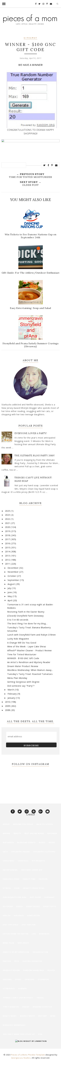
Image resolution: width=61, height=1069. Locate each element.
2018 (8, 535)
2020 (8, 527)
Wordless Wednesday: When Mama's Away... (30, 670)
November (13, 571)
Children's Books (20, 851)
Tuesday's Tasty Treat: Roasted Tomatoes (30, 674)
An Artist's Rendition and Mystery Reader (28, 662)
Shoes (18, 979)
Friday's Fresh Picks (33, 888)
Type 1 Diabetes (11, 1007)
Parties (7, 961)
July (10, 588)
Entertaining (10, 870)
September (14, 580)
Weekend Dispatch (42, 1007)
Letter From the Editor (15, 934)
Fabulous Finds (11, 879)
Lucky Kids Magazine (18, 638)
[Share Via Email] (56, 165)
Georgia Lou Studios (21, 1057)
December (13, 567)
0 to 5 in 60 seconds (17, 619)
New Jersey (23, 943)
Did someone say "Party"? (21, 685)
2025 (8, 510)
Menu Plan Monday (17, 678)
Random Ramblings (33, 970)
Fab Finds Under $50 (31, 870)
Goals (19, 906)
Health (7, 915)
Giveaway (30, 38)
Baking (6, 833)
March (11, 689)
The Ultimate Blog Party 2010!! (35, 455)
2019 (8, 531)
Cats (5, 851)
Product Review (11, 970)
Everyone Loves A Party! (31, 433)
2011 (8, 563)
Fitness (7, 888)
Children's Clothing (44, 851)
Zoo (40, 1034)
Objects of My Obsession (16, 952)
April (10, 600)
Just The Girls (10, 925)
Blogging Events (26, 842)
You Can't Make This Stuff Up (19, 1034)
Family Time (29, 879)
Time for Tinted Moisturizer (21, 654)
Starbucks (43, 979)
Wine (52, 1016)
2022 (8, 519)
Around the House (23, 824)
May (10, 596)
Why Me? (42, 1016)
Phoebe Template (36, 1054)
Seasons (7, 979)
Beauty (17, 833)
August (12, 584)
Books (52, 842)
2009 (8, 706)
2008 (8, 710)
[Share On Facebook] (48, 165)
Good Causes (33, 906)
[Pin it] (52, 165)
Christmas (8, 861)
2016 (8, 543)
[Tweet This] (44, 165)
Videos (25, 1007)
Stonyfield (9, 988)
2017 (8, 539)
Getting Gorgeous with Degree (23, 681)
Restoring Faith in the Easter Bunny (25, 611)
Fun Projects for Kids (14, 897)
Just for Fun (29, 925)
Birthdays (8, 842)
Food (17, 888)
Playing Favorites (32, 961)
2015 (8, 547)
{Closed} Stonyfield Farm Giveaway (25, 615)
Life (34, 934)
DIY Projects (38, 861)
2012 (8, 559)
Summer (22, 988)
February (12, 693)
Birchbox (52, 833)
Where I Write (27, 1016)
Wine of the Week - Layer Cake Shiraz (26, 646)
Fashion (43, 879)
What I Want (10, 1016)
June (10, 592)
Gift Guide (35, 897)
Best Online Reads (34, 833)
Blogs (42, 842)
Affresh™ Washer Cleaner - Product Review (29, 650)
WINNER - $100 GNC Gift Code (23, 658)
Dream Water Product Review (22, 666)
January (12, 697)
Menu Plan (8, 943)
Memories (44, 934)
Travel (40, 998)
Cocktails (23, 861)
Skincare (29, 979)
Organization (40, 952)
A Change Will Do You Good (21, 642)
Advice (6, 824)
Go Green (8, 906)
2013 (8, 555)
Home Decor (33, 915)
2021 (8, 523)
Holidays (19, 915)
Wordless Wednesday (14, 1025)
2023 (8, 514)
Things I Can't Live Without (18, 998)
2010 (8, 701)
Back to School (45, 824)
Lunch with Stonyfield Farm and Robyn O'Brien (31, 634)
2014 (8, 551)
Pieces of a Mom (19, 1054)
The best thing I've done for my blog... (27, 623)
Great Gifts (49, 906)
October (12, 576)
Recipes (51, 970)
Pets (16, 961)
